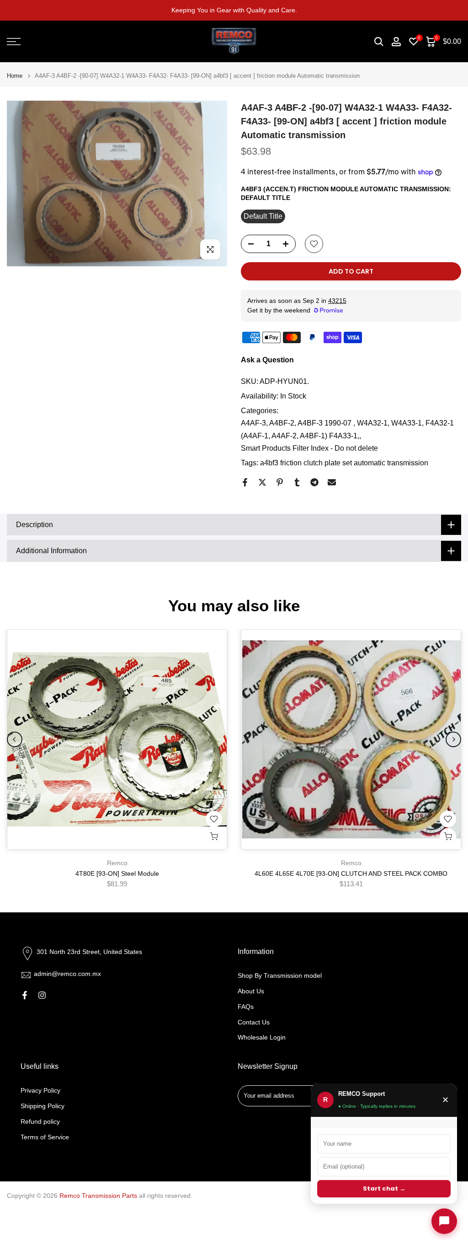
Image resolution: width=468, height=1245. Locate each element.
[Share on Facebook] (245, 482)
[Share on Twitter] (262, 482)
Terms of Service (45, 1137)
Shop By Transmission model (280, 975)
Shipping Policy (42, 1106)
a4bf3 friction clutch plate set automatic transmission (344, 463)
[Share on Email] (332, 482)
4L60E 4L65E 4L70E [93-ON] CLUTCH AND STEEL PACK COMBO (351, 873)
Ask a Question (267, 360)
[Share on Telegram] (314, 482)
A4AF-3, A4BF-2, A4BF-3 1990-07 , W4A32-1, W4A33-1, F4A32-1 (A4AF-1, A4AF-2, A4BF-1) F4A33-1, (347, 429)
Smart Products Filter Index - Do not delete (309, 448)
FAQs (246, 1006)
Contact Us (254, 1022)
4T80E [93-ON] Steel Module (117, 873)
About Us (251, 991)
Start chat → (384, 1188)
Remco (117, 863)
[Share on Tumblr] (297, 482)
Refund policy (40, 1121)
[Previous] (14, 739)
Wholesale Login (262, 1037)
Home (14, 76)
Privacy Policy (40, 1090)
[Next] (453, 739)
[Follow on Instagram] (42, 995)
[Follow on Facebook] (25, 995)
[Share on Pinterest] (280, 482)
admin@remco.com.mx (67, 973)
